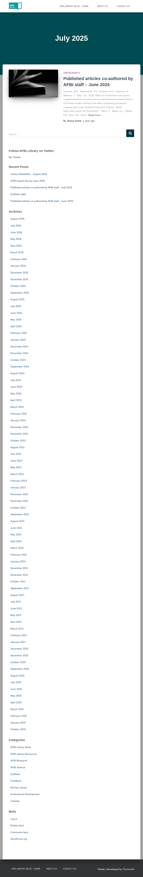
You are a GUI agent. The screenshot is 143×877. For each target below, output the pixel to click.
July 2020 (15, 682)
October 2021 (18, 581)
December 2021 (19, 568)
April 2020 (16, 702)
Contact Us (123, 6)
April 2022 (16, 541)
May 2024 (15, 393)
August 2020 (17, 675)
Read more (94, 115)
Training (14, 801)
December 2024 (19, 346)
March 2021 (17, 628)
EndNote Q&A (18, 194)
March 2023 (17, 474)
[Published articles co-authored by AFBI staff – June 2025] (33, 83)
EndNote (15, 774)
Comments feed (19, 832)
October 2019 (18, 729)
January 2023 (18, 487)
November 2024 (19, 353)
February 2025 (18, 333)
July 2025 (15, 306)
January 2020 (18, 722)
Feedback (15, 780)
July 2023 (15, 454)
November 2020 (19, 655)
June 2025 (16, 313)
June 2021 (16, 608)
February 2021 (18, 635)
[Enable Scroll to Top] (136, 870)
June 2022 (16, 527)
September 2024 (19, 366)
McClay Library (18, 787)
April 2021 (16, 621)
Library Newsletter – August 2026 (28, 174)
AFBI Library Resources (23, 754)
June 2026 (16, 232)
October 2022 (18, 507)
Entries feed (17, 825)
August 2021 (17, 595)
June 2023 (16, 460)
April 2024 (16, 400)
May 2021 (15, 615)
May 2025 (15, 319)
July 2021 (15, 601)
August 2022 (17, 521)
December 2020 (19, 648)
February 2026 (18, 259)
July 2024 (15, 380)
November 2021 (19, 574)
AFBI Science (17, 767)
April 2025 (16, 326)
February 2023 (18, 480)
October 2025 (18, 286)
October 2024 (18, 360)
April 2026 (16, 245)
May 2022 (15, 534)
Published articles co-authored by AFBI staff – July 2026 (41, 187)
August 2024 (17, 373)
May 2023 (15, 467)
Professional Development (24, 794)
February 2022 (18, 554)
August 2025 (17, 299)
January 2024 (18, 420)
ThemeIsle (128, 869)
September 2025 (19, 292)
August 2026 (17, 218)
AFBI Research (71, 73)
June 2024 (16, 386)
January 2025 (18, 339)
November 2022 (19, 501)
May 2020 (15, 695)
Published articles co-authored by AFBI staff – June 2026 (41, 201)
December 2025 (19, 272)
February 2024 (18, 413)
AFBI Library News (20, 747)
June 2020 (16, 689)
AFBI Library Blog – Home (73, 6)
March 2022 (17, 547)
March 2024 (17, 407)
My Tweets (15, 157)
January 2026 (18, 265)
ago (89, 120)
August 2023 (17, 447)
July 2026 (15, 225)
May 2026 (15, 239)
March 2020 (17, 709)
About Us (102, 6)
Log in (13, 818)
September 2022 (19, 514)
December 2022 (19, 494)
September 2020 (19, 668)
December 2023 (19, 427)
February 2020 (18, 715)
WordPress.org (18, 838)
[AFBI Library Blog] (15, 6)
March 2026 (17, 252)
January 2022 (18, 561)
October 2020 (18, 662)
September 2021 (19, 588)
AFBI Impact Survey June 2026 (27, 180)
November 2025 (19, 279)
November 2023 (19, 433)
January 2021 (18, 642)
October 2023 (18, 440)
